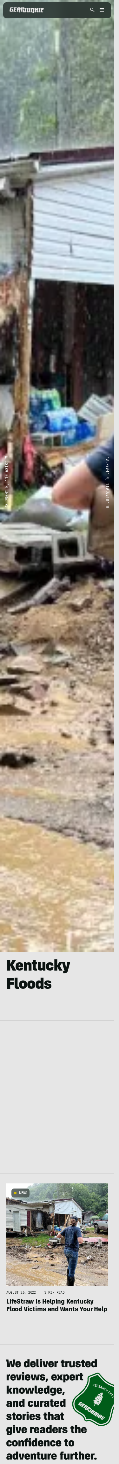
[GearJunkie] (27, 10)
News (23, 1193)
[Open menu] (101, 10)
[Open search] (92, 10)
